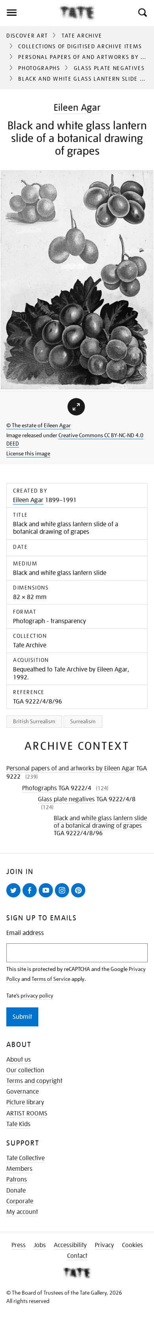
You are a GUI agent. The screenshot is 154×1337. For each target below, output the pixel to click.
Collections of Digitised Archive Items (80, 46)
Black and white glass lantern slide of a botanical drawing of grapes (100, 822)
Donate (16, 1191)
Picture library (25, 1102)
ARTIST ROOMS (26, 1113)
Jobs (40, 1245)
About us (18, 1060)
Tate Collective (25, 1158)
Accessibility (70, 1245)
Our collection (25, 1070)
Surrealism (83, 721)
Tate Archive (82, 35)
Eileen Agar (77, 107)
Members (19, 1169)
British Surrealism (34, 721)
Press (18, 1245)
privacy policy (37, 995)
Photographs (39, 68)
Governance (22, 1092)
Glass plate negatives (109, 68)
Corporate (19, 1201)
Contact (77, 1256)
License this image (28, 453)
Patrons (16, 1179)
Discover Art (27, 35)
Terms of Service (51, 978)
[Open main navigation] (29, 12)
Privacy (104, 1245)
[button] (142, 12)
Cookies (132, 1245)
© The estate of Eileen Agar (38, 425)
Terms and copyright (34, 1081)
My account (22, 1212)
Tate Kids (18, 1124)
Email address (25, 933)
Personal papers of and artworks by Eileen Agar (70, 768)
